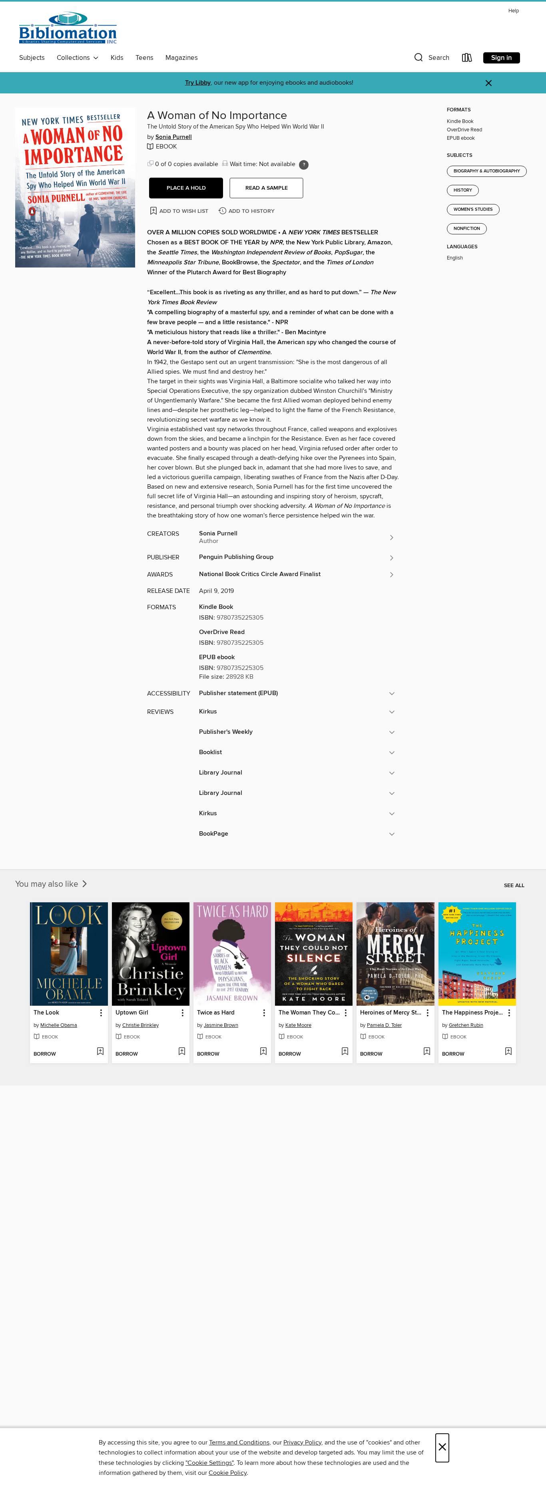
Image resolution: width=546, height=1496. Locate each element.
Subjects (32, 57)
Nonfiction (467, 229)
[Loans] (467, 59)
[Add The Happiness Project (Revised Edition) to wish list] (508, 1052)
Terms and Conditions (239, 1442)
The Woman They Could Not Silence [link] (310, 1012)
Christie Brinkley (140, 1025)
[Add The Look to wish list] (100, 1052)
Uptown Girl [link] (132, 1012)
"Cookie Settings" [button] (209, 1463)
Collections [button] (75, 57)
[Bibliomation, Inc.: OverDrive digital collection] (68, 27)
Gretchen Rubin (466, 1025)
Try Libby (198, 83)
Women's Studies (473, 209)
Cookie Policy (228, 1473)
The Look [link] (46, 1012)
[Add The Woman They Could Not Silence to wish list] (345, 1052)
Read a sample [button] (266, 188)
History (463, 190)
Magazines (181, 57)
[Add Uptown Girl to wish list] (182, 1052)
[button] (431, 59)
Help (513, 11)
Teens (144, 57)
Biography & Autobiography (487, 171)
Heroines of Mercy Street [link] (391, 1012)
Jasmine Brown (221, 1025)
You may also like (47, 884)
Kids (117, 57)
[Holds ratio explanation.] (304, 165)
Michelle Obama (58, 1025)
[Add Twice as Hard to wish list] (263, 1052)
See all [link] (514, 885)
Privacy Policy (302, 1442)
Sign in (501, 57)
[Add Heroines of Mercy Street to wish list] (427, 1052)
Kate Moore (298, 1025)
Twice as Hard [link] (216, 1012)
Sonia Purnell (173, 137)
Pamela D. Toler (384, 1025)
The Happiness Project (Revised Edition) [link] (473, 1012)
